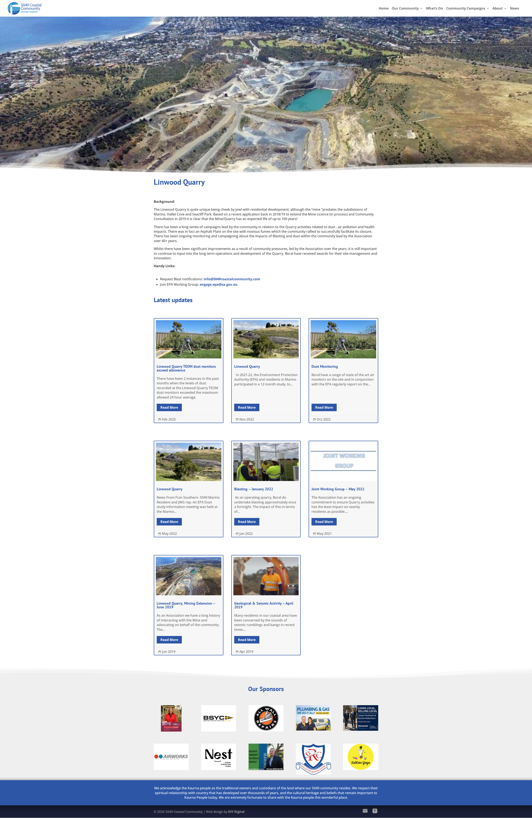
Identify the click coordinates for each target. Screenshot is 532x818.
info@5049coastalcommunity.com (232, 279)
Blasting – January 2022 (266, 489)
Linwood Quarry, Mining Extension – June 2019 (188, 605)
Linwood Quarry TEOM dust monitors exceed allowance (188, 371)
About (498, 9)
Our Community (405, 9)
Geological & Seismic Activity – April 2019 (266, 605)
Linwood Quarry (266, 371)
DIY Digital (236, 811)
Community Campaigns (465, 9)
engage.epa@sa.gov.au (219, 284)
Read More (169, 407)
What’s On (434, 9)
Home (384, 9)
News (514, 9)
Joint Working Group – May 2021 (343, 489)
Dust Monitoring (343, 371)
